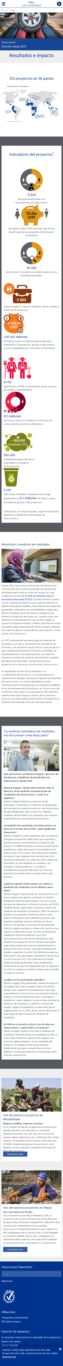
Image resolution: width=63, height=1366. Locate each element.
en (7, 10)
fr (10, 10)
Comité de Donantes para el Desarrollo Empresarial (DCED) (28, 597)
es (13, 10)
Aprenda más (9, 1357)
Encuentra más (15, 1154)
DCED (20, 846)
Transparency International (15, 1318)
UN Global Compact (11, 1322)
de (3, 10)
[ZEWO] (9, 1296)
